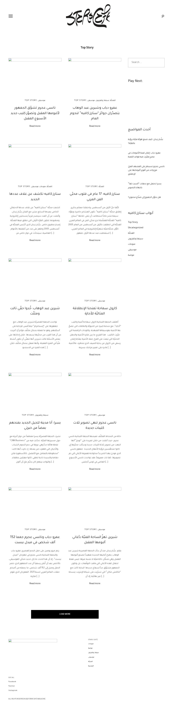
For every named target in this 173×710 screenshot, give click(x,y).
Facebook (12, 682)
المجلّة (113, 100)
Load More (64, 614)
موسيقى (41, 100)
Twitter (11, 686)
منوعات (43, 187)
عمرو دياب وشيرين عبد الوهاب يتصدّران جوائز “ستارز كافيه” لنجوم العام (95, 113)
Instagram (12, 691)
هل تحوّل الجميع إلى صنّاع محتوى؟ (144, 197)
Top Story (31, 100)
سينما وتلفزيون (102, 100)
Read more (35, 126)
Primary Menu (10, 16)
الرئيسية (91, 666)
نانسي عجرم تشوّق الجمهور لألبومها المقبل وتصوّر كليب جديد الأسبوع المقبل (35, 113)
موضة (131, 255)
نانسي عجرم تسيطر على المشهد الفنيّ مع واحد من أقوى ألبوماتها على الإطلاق (146, 170)
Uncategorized (135, 228)
